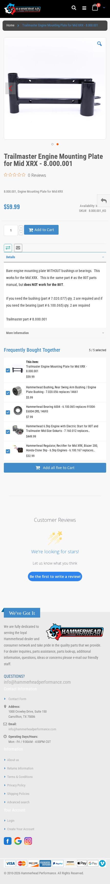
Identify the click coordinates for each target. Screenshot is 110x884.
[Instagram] (29, 844)
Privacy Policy (16, 785)
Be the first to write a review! (55, 576)
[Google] (19, 844)
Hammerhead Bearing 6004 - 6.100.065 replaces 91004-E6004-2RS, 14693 (60, 409)
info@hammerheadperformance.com (37, 682)
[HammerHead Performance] (22, 9)
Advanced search (18, 802)
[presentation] (55, 257)
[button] (99, 47)
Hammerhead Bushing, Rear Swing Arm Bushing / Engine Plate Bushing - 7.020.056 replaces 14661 (61, 390)
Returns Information (20, 768)
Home (10, 25)
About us (13, 760)
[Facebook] (9, 844)
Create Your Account (20, 829)
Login (10, 821)
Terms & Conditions (20, 777)
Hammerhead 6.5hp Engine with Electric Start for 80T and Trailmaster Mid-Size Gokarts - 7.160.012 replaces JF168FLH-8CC (62, 428)
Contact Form (17, 699)
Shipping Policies (18, 794)
